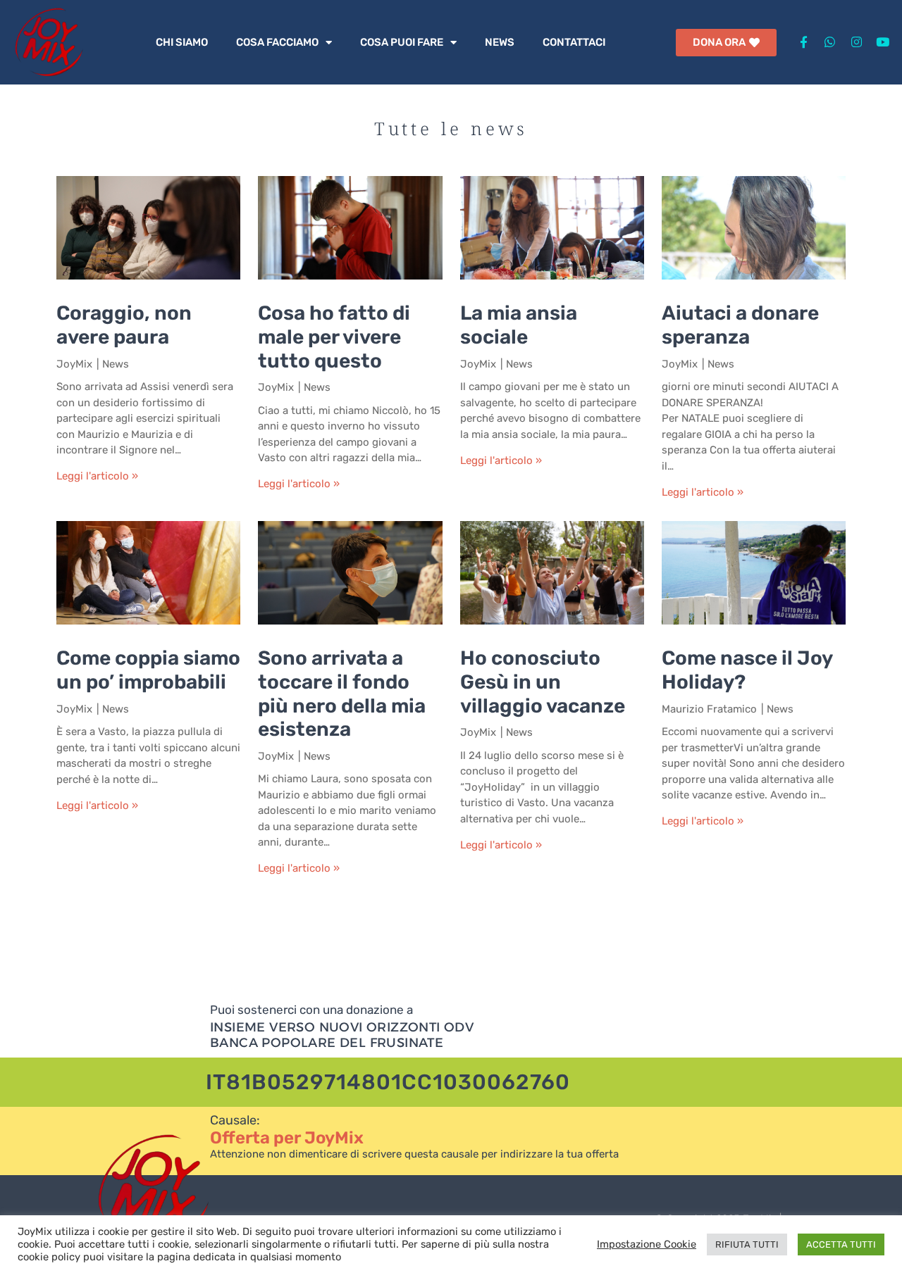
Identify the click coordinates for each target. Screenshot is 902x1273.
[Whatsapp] (830, 42)
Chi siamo (182, 42)
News (499, 42)
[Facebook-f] (804, 42)
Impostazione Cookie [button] (646, 1244)
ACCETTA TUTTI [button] (841, 1244)
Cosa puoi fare (401, 42)
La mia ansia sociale (518, 325)
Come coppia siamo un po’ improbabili (148, 670)
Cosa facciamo (277, 42)
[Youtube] (883, 42)
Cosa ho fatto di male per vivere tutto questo (334, 336)
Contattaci (574, 42)
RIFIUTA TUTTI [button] (747, 1244)
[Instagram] (856, 42)
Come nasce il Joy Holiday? (747, 670)
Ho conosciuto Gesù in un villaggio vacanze (542, 681)
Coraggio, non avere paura (124, 325)
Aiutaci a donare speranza (740, 325)
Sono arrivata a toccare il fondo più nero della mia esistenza (342, 693)
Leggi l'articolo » (97, 476)
